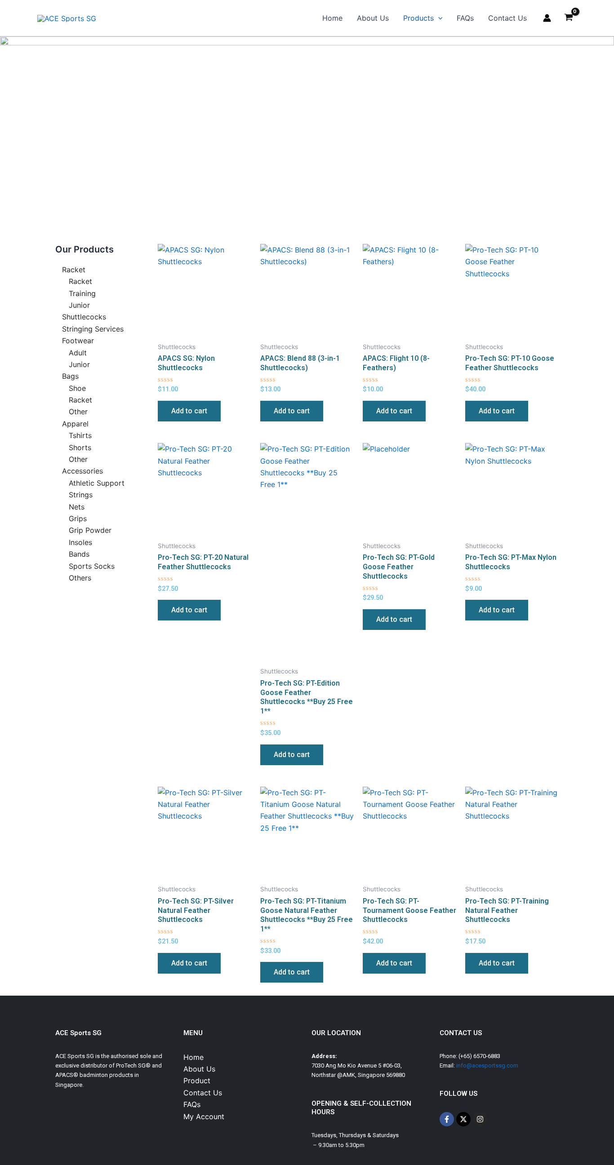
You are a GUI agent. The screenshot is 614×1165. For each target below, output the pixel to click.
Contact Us (507, 17)
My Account (203, 1116)
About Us (373, 17)
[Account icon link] (547, 18)
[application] (438, 18)
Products (418, 17)
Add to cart (189, 411)
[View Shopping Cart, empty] (568, 18)
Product (196, 1080)
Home (332, 17)
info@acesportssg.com (487, 1065)
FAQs (465, 17)
